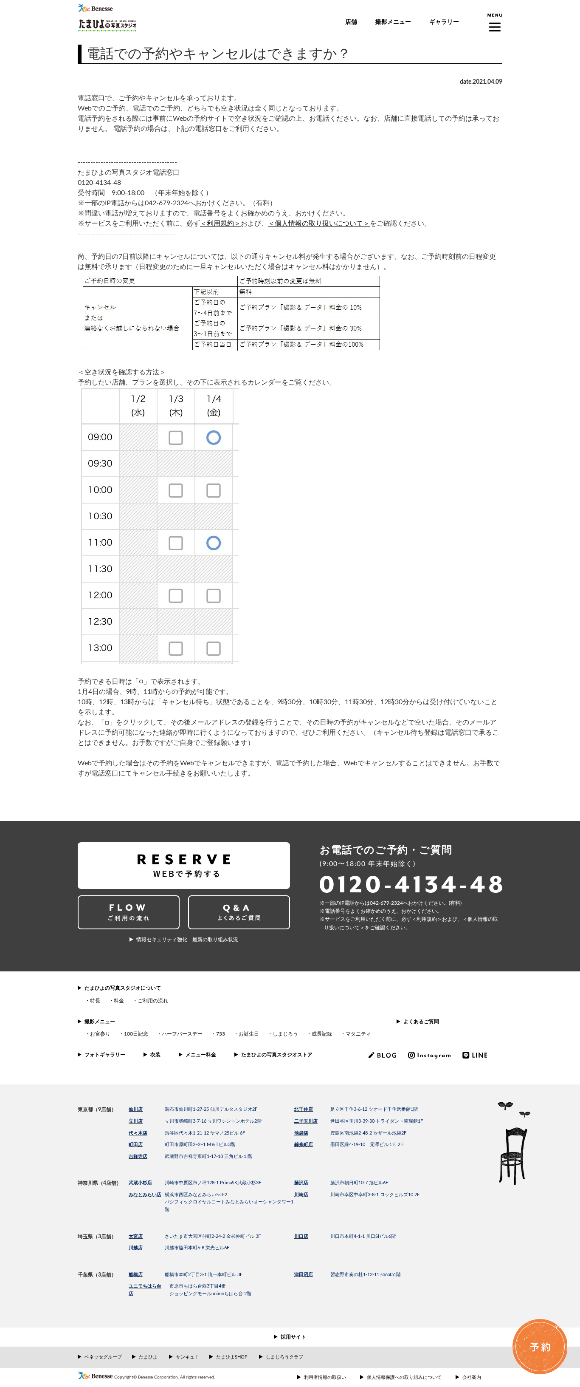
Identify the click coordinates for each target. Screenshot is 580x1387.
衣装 (155, 1054)
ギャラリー (444, 22)
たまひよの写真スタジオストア (277, 1054)
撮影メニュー (393, 22)
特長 (95, 1000)
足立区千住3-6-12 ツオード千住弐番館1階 (374, 1109)
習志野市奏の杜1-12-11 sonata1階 (365, 1274)
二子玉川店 (306, 1121)
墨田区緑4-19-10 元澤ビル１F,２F (367, 1144)
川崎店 (301, 1194)
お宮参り (100, 1033)
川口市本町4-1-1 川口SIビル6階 (363, 1236)
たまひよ (148, 1357)
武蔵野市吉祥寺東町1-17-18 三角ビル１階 (208, 1156)
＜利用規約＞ (220, 223)
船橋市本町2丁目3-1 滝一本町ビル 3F (203, 1274)
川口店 (301, 1236)
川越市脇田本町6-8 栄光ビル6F (197, 1247)
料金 (119, 1000)
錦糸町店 (303, 1144)
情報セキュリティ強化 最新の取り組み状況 (187, 939)
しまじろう (285, 1033)
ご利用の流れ (153, 1000)
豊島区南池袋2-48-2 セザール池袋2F (368, 1133)
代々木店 (138, 1133)
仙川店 (136, 1109)
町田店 (136, 1144)
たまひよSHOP (232, 1357)
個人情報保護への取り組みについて (404, 1377)
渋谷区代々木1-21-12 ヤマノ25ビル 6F (205, 1133)
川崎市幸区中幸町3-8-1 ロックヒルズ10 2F (375, 1194)
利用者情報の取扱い (325, 1377)
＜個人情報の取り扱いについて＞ (319, 223)
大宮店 (136, 1236)
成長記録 (322, 1033)
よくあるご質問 (421, 1021)
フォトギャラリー (104, 1054)
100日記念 (136, 1033)
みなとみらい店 (145, 1194)
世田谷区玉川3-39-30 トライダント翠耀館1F (376, 1121)
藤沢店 (301, 1182)
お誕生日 (249, 1033)
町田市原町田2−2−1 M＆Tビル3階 (200, 1144)
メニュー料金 (201, 1054)
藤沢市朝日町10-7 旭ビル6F (359, 1182)
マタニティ (358, 1033)
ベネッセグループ (103, 1357)
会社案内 (471, 1377)
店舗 (351, 22)
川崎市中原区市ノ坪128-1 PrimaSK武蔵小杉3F (213, 1182)
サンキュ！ (187, 1357)
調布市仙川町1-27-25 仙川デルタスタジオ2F (211, 1109)
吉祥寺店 (138, 1156)
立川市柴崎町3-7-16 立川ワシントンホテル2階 (213, 1121)
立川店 (136, 1121)
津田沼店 (303, 1274)
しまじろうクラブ (284, 1357)
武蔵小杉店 (140, 1182)
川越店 (136, 1247)
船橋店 (136, 1274)
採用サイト (293, 1336)
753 (220, 1033)
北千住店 (303, 1109)
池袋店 (301, 1133)
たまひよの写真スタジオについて (122, 988)
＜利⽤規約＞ (426, 919)
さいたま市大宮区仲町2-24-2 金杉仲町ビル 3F (213, 1236)
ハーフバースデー (182, 1033)
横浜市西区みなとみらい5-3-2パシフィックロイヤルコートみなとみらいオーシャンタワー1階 (229, 1202)
